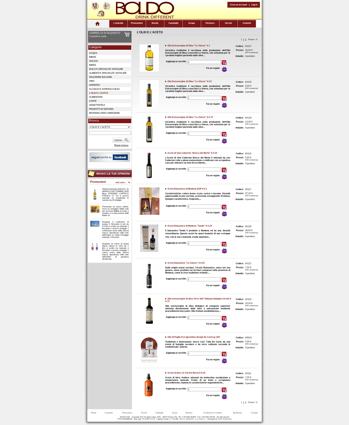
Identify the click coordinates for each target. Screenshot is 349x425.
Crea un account (238, 4)
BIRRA (92, 65)
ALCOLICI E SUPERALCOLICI (104, 89)
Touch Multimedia (224, 419)
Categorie (95, 47)
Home (93, 413)
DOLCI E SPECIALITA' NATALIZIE (106, 69)
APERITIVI (94, 85)
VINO (91, 81)
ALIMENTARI (95, 97)
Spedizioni (237, 413)
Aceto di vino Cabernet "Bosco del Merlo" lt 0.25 (192, 153)
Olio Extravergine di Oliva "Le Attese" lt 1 (188, 45)
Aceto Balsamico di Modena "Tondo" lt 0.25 (189, 226)
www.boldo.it (200, 419)
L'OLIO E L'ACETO (98, 93)
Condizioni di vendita (212, 413)
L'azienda (118, 23)
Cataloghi (173, 23)
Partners (210, 23)
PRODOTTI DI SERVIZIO (101, 109)
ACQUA (93, 53)
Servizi (228, 23)
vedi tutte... (120, 182)
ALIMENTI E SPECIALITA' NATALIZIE (108, 73)
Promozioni (137, 23)
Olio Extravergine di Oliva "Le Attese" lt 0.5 (189, 81)
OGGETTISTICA (97, 105)
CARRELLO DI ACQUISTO (104, 32)
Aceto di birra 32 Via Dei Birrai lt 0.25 (186, 373)
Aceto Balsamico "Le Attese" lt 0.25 (186, 263)
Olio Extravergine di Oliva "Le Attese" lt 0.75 (190, 117)
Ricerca (94, 120)
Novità (155, 23)
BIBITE (92, 57)
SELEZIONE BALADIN (100, 77)
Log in (254, 4)
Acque (191, 23)
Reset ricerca (121, 145)
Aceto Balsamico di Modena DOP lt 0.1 (187, 189)
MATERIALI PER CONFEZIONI (104, 113)
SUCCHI (93, 61)
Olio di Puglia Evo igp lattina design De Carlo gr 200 (193, 337)
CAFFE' (93, 101)
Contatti (247, 23)
